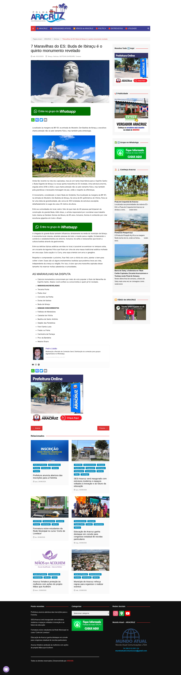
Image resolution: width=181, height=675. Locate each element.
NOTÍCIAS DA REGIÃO (67, 56)
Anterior (37, 428)
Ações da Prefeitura (40, 465)
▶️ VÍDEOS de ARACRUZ (83, 28)
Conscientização (54, 574)
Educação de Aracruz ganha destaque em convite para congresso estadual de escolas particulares (49, 639)
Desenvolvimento (54, 465)
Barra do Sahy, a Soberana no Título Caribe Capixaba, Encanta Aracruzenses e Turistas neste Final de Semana (131, 273)
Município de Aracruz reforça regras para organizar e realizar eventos (88, 584)
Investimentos (90, 471)
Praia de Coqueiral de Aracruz (126, 202)
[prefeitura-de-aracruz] (57, 398)
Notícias (56, 56)
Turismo (78, 56)
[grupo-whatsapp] (61, 111)
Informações (46, 468)
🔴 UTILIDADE (131, 28)
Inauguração (90, 468)
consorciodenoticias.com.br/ (55, 357)
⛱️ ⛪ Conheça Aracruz (125, 170)
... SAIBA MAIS (131, 210)
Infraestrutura (79, 471)
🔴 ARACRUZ (42, 28)
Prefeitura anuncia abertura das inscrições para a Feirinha (49, 613)
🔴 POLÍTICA (101, 28)
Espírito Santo (79, 468)
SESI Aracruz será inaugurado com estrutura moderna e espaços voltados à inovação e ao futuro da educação (47, 622)
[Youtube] (33, 365)
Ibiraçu (50, 56)
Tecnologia (85, 474)
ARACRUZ (78, 465)
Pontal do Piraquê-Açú (124, 233)
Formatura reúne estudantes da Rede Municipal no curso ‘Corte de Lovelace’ (49, 531)
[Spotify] (39, 365)
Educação (101, 465)
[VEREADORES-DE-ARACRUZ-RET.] (131, 115)
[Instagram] (36, 365)
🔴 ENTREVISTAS (115, 28)
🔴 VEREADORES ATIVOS (60, 28)
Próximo (102, 428)
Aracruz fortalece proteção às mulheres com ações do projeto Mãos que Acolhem (47, 584)
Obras (77, 474)
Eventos (36, 468)
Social (54, 577)
